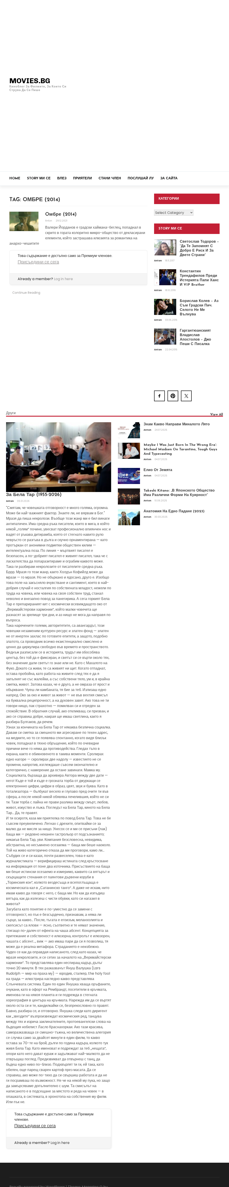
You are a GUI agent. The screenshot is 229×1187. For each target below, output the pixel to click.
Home (14, 178)
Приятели (82, 178)
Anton (49, 220)
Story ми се (39, 178)
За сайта (169, 178)
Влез (61, 178)
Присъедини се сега (38, 262)
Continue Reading (26, 292)
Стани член (110, 178)
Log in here (63, 278)
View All (216, 414)
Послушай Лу (141, 178)
